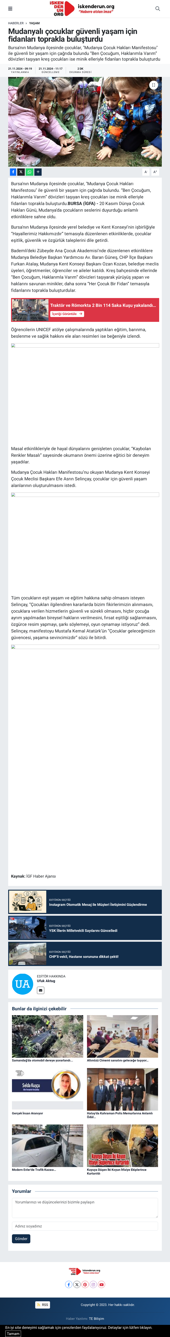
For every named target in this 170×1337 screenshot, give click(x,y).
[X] (77, 1284)
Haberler (16, 23)
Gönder (21, 1238)
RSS (44, 1305)
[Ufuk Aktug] (22, 983)
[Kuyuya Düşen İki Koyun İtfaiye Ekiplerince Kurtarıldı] (122, 1145)
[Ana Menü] (10, 8)
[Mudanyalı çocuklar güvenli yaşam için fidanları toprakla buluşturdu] (85, 122)
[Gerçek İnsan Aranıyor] (47, 1089)
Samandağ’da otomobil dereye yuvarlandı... (42, 1060)
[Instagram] (93, 1284)
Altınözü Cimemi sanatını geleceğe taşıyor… (118, 1060)
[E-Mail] (40, 990)
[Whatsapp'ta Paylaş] (29, 172)
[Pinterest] (85, 1284)
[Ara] (157, 9)
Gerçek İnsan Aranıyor (27, 1113)
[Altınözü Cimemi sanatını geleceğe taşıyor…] (122, 1036)
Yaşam (34, 23)
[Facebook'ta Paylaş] (13, 172)
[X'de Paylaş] (21, 172)
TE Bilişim (96, 1319)
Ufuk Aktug (46, 981)
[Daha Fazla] (38, 172)
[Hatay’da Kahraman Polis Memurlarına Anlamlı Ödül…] (122, 1089)
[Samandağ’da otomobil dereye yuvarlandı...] (47, 1036)
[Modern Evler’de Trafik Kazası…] (47, 1145)
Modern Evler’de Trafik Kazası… (34, 1169)
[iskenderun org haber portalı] (83, 8)
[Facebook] (68, 1284)
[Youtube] (101, 1284)
